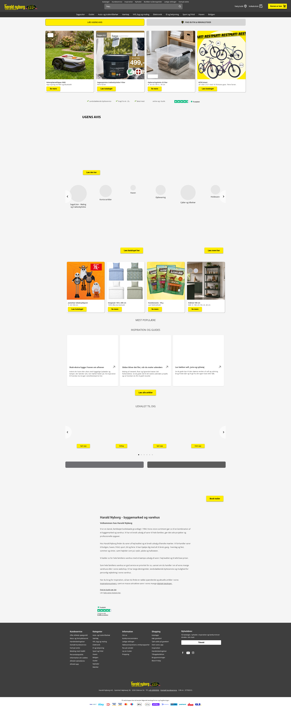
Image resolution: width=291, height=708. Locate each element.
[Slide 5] (149, 454)
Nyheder (138, 2)
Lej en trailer (127, 651)
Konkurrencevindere (130, 638)
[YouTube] (188, 653)
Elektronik (157, 14)
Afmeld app (74, 664)
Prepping (125, 654)
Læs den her (91, 172)
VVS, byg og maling (141, 14)
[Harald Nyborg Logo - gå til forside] (20, 7)
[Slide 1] (138, 454)
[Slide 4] (147, 454)
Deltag (121, 446)
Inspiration (128, 2)
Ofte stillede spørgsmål (79, 635)
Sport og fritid (189, 14)
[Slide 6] (152, 454)
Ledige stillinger (170, 2)
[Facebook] (183, 653)
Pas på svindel (127, 648)
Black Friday (156, 661)
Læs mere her (214, 250)
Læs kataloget (106, 89)
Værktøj (125, 14)
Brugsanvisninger (158, 657)
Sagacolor (80, 14)
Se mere (53, 89)
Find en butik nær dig (108, 590)
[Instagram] (193, 653)
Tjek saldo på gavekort (160, 641)
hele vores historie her (112, 593)
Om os (124, 635)
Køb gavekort (157, 638)
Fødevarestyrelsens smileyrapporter (136, 645)
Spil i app (83, 446)
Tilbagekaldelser (158, 654)
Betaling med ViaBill (77, 651)
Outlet (91, 14)
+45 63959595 (154, 690)
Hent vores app (157, 645)
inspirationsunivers (108, 583)
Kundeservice (117, 2)
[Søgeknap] (180, 6)
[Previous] (68, 196)
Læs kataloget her (132, 250)
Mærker (96, 667)
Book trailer (215, 498)
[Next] (222, 196)
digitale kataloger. (164, 583)
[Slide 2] (141, 454)
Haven (201, 14)
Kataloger (106, 2)
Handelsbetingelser (77, 641)
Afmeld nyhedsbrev (77, 661)
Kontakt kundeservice (78, 645)
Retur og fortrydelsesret (79, 638)
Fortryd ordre (184, 2)
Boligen (211, 14)
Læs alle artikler (146, 392)
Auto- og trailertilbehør (108, 14)
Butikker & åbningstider (153, 2)
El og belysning (172, 14)
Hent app (198, 446)
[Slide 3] (144, 454)
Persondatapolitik (76, 654)
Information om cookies (79, 658)
